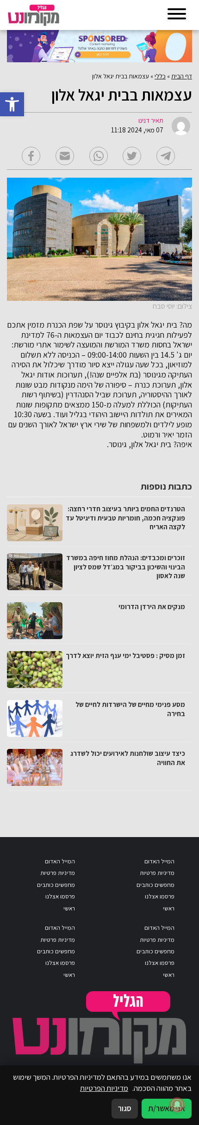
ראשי (168, 908)
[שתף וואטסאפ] (98, 156)
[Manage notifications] (177, 1104)
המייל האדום (159, 861)
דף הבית (181, 76)
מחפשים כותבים (155, 885)
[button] (12, 104)
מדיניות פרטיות (157, 873)
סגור (124, 1108)
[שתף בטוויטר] (132, 156)
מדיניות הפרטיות (104, 1088)
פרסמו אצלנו (159, 896)
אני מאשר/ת (166, 1108)
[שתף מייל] (65, 156)
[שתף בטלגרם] (165, 156)
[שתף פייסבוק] (31, 156)
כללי (160, 76)
